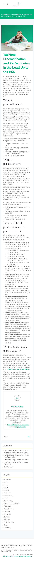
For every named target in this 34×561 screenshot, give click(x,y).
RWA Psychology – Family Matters (19, 369)
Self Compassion (9, 467)
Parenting (7, 511)
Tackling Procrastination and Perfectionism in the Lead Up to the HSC (16, 63)
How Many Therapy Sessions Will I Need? (16, 460)
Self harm (7, 519)
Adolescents (7, 479)
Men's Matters (8, 501)
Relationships (8, 514)
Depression (7, 493)
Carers (6, 487)
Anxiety (6, 482)
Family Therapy (9, 495)
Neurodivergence (9, 509)
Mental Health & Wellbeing (12, 503)
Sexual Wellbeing (9, 522)
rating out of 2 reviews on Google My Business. (18, 556)
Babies (6, 485)
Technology (7, 527)
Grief (5, 498)
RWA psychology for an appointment (18, 425)
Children (6, 490)
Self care (6, 517)
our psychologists (20, 427)
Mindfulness (7, 506)
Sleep (5, 525)
